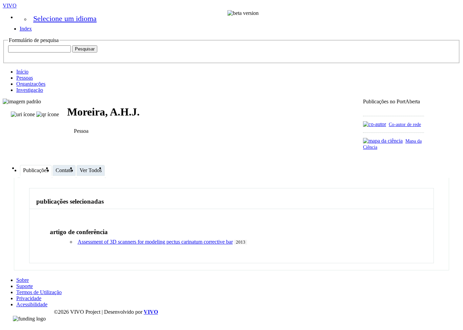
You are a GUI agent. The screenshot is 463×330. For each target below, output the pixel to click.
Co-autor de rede (405, 124)
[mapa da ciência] (383, 141)
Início (22, 72)
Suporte (24, 286)
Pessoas (24, 78)
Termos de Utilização (39, 292)
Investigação (29, 90)
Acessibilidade (31, 304)
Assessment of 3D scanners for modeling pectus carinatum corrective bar (155, 242)
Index (26, 29)
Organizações (30, 84)
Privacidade (28, 298)
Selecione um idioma (65, 18)
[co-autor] (374, 124)
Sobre (22, 280)
